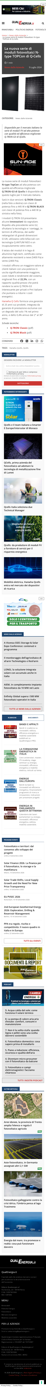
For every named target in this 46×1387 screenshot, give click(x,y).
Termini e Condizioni (29, 1375)
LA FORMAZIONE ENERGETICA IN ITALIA (28, 751)
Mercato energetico (9, 1315)
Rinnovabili (7, 29)
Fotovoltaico (6, 1312)
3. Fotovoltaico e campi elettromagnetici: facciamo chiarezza (20, 1070)
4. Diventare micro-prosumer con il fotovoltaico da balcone (21, 1060)
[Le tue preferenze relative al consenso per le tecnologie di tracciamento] (41, 1382)
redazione (28, 1368)
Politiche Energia (24, 29)
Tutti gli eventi (32, 940)
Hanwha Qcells (15, 348)
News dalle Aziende (17, 35)
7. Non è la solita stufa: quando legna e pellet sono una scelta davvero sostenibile (22, 1033)
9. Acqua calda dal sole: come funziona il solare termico (21, 1011)
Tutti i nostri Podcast (30, 1080)
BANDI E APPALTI (28, 724)
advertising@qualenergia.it (18, 1331)
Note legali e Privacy (32, 1373)
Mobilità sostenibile (9, 1318)
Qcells (25, 348)
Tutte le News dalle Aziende (25, 709)
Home (4, 35)
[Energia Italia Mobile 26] (23, 613)
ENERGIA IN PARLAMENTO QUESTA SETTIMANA (30, 808)
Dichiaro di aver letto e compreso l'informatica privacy (22, 373)
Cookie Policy (14, 1375)
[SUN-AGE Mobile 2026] (23, 159)
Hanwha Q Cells (10, 301)
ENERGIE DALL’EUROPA (27, 779)
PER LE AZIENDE (11, 1323)
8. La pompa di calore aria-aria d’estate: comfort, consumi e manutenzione (22, 1021)
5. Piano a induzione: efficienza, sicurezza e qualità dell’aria (22, 1051)
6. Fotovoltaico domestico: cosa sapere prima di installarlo (22, 1043)
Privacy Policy (5, 1385)
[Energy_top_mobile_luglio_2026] (23, 9)
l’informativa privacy (34, 376)
